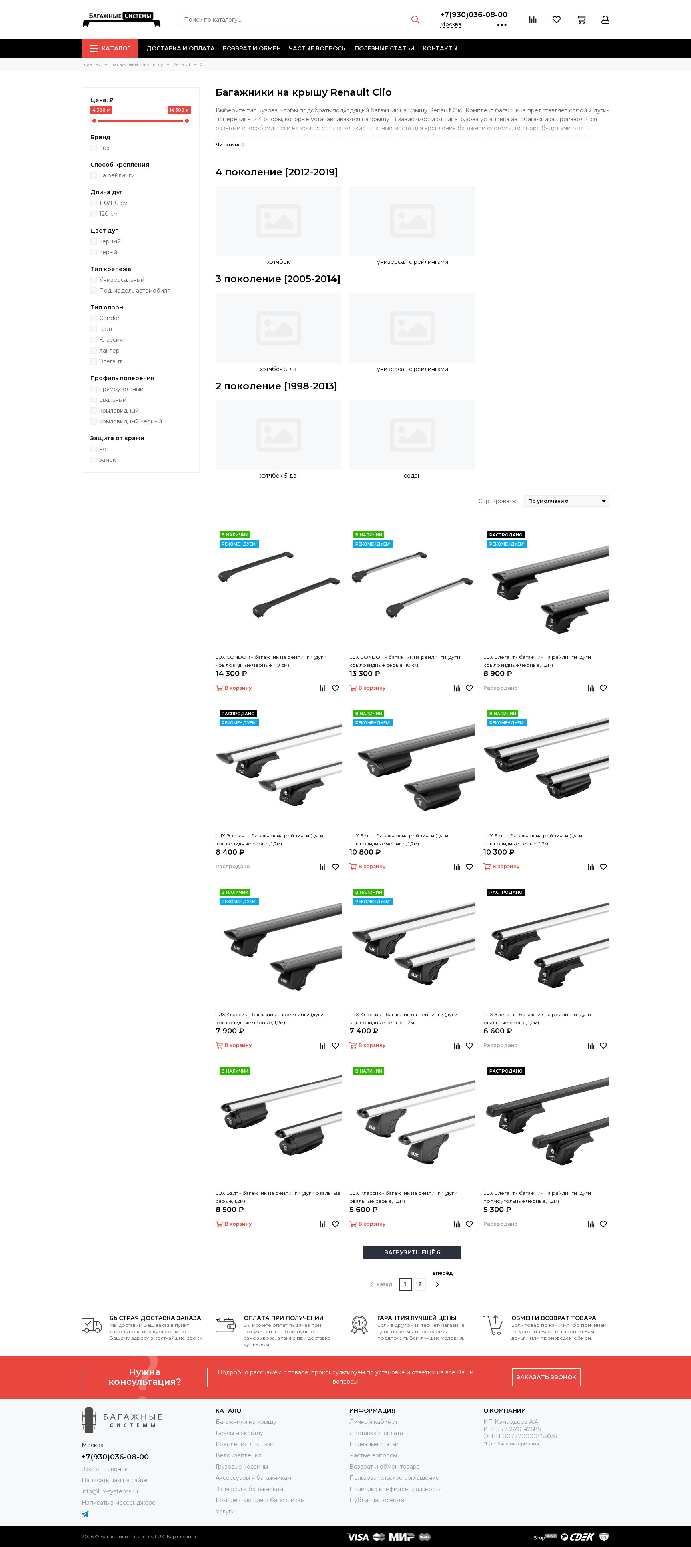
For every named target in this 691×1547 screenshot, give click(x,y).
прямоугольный (121, 389)
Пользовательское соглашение (394, 1477)
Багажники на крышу (246, 1421)
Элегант (110, 361)
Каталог (116, 48)
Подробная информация (511, 1444)
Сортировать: (497, 501)
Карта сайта (181, 1536)
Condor (109, 318)
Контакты (440, 48)
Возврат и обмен (252, 48)
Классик (111, 339)
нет (104, 449)
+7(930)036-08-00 (473, 14)
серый (108, 252)
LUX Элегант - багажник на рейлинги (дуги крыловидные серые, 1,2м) (269, 840)
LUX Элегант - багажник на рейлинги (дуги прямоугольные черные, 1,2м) (537, 1197)
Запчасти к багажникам (249, 1489)
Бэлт (106, 329)
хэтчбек (278, 261)
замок (107, 459)
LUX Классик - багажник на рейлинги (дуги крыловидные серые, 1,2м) (403, 1018)
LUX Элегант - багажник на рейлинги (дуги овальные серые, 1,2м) (537, 1018)
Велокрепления (239, 1455)
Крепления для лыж (244, 1444)
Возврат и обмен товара (384, 1466)
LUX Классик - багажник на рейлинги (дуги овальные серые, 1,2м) (403, 1197)
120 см (108, 213)
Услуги (225, 1511)
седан (412, 475)
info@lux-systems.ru (110, 1491)
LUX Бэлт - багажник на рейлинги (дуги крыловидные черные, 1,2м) (398, 840)
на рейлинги (117, 175)
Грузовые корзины (242, 1466)
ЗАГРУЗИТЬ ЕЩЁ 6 (412, 1252)
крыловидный (119, 410)
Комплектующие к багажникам (260, 1500)
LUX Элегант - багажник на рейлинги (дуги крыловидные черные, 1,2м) (537, 661)
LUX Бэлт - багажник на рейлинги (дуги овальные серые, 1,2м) (278, 1197)
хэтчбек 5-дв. (279, 369)
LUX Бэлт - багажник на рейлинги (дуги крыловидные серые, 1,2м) (532, 840)
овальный (112, 399)
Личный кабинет (373, 1421)
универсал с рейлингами (412, 261)
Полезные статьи (385, 48)
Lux (104, 148)
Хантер (109, 350)
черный (110, 241)
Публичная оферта (376, 1500)
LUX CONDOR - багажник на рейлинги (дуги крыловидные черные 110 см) (271, 661)
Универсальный (121, 279)
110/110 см (113, 203)
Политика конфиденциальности (395, 1489)
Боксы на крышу (239, 1433)
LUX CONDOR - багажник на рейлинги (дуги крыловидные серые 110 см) (404, 661)
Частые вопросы (318, 48)
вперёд (443, 1273)
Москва (450, 24)
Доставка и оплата (180, 48)
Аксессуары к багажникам (253, 1477)
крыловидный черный (130, 421)
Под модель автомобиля (134, 290)
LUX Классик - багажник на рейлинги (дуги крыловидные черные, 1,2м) (270, 1018)
